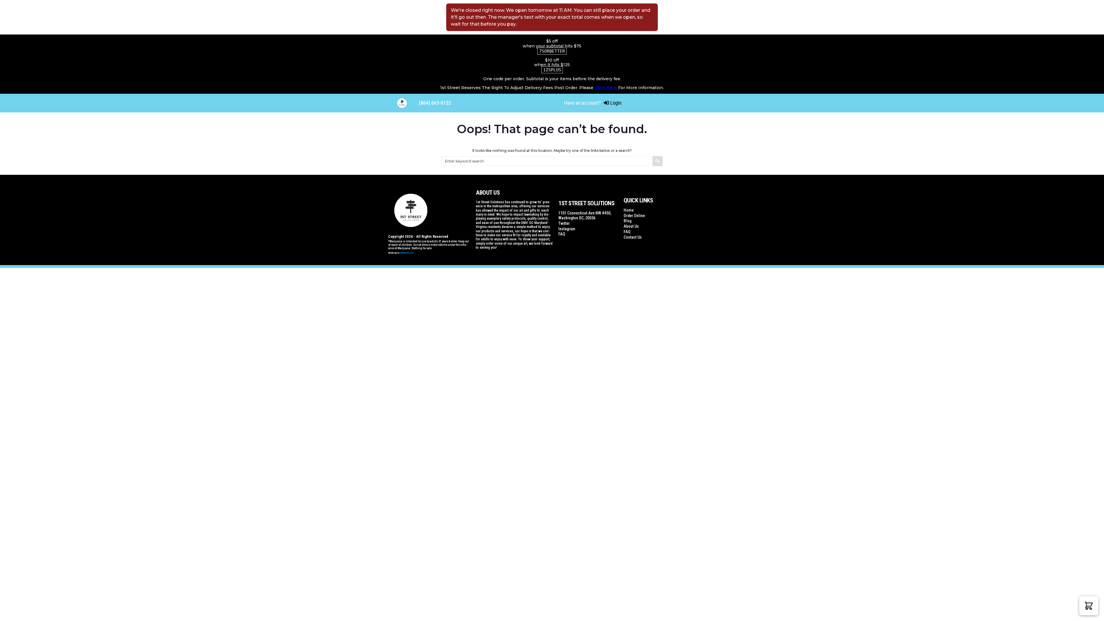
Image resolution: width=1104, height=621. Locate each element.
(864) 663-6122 (435, 103)
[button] (1088, 605)
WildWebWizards (407, 253)
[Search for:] (545, 161)
